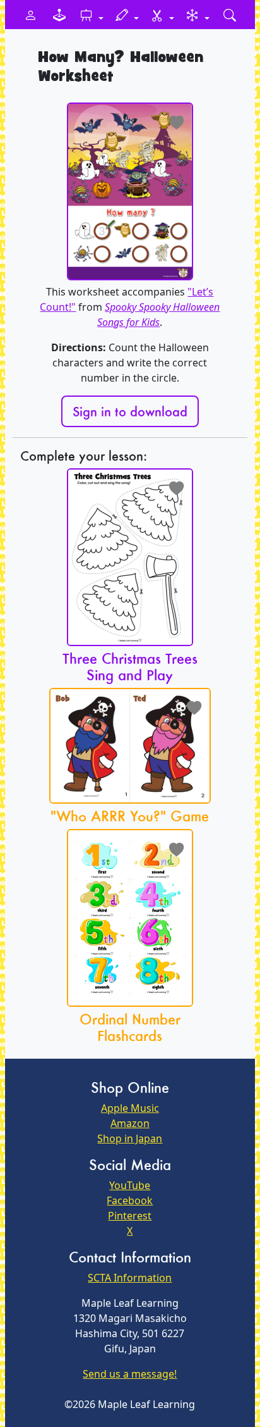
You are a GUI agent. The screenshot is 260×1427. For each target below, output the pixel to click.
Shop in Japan (129, 1138)
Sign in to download (130, 411)
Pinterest (129, 1216)
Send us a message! (130, 1374)
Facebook (130, 1200)
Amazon (130, 1123)
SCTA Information (130, 1278)
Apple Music (130, 1108)
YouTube (129, 1185)
